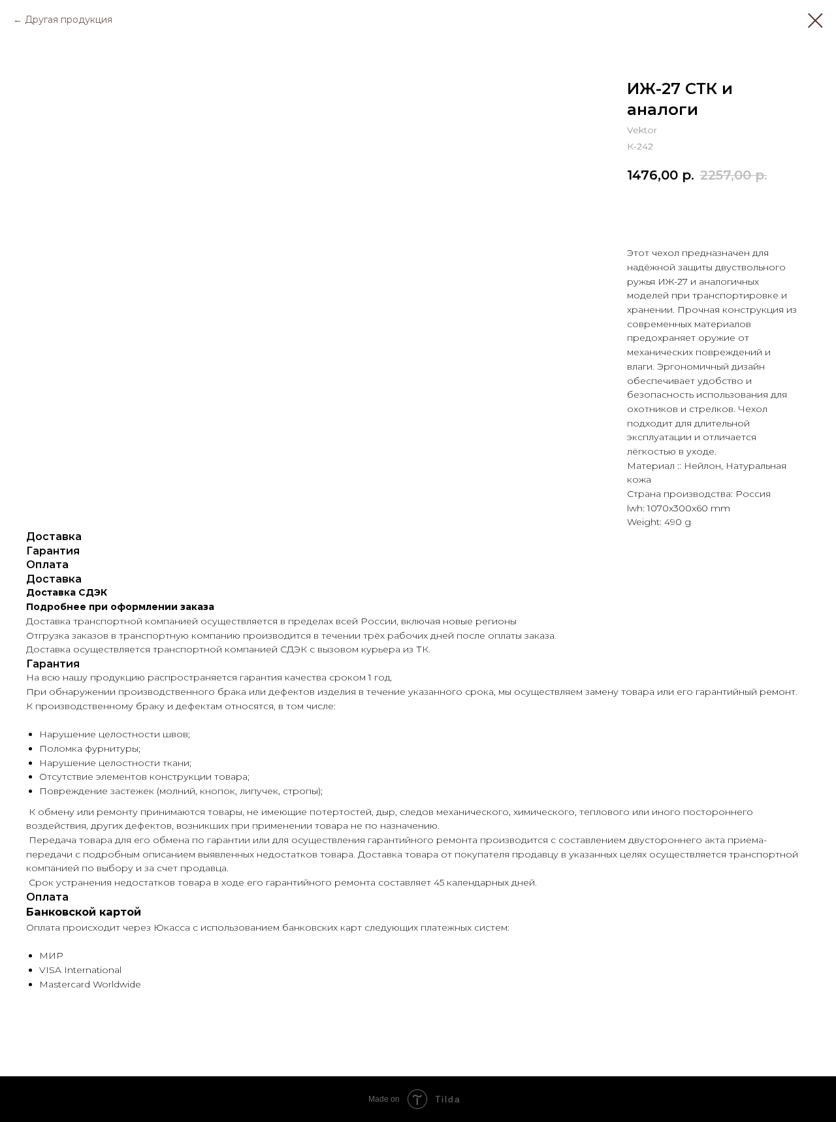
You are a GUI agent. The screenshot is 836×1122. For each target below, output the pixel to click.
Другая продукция (68, 19)
